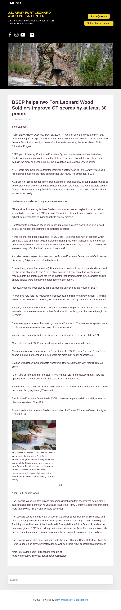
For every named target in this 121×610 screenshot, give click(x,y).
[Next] (107, 66)
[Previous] (13, 66)
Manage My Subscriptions (74, 600)
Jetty (57, 600)
